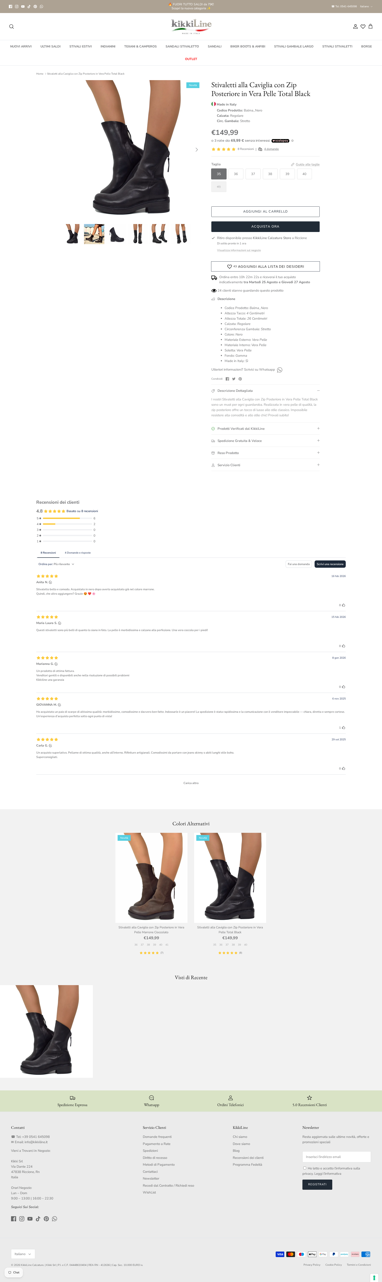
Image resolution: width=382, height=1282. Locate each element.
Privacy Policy (312, 1265)
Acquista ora (265, 226)
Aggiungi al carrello (265, 211)
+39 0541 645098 (36, 1137)
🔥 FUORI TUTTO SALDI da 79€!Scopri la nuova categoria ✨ (191, 6)
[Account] (354, 26)
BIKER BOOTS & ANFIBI (247, 46)
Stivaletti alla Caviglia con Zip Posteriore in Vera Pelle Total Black (85, 73)
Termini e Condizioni (359, 1265)
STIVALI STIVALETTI (337, 46)
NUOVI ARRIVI (21, 46)
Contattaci (150, 1171)
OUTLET (191, 59)
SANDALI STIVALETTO (182, 46)
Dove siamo (241, 1144)
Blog (236, 1150)
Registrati (317, 1184)
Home (39, 73)
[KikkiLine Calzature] (191, 26)
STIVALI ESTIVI (80, 46)
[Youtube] (23, 6)
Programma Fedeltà (247, 1164)
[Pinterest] (35, 6)
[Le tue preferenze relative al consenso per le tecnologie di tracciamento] (374, 1278)
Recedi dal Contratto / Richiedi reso (168, 1185)
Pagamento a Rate (156, 1144)
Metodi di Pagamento (159, 1164)
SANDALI (215, 46)
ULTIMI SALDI (50, 46)
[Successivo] (197, 150)
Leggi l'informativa (327, 1173)
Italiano (364, 6)
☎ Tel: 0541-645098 (344, 6)
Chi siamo (240, 1137)
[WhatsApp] (41, 6)
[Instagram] (16, 6)
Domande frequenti (157, 1137)
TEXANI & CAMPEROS (140, 46)
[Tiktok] (29, 6)
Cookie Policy (333, 1265)
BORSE (366, 46)
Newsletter (151, 1178)
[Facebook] (10, 6)
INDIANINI (108, 46)
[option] (132, 149)
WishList (149, 1192)
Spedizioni (150, 1150)
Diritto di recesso (155, 1158)
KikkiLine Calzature (32, 1265)
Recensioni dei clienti (248, 1158)
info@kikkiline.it (36, 1142)
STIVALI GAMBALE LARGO (293, 46)
